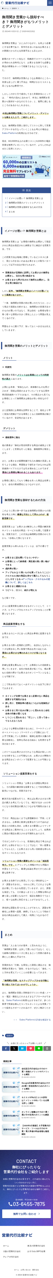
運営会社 (35, 1270)
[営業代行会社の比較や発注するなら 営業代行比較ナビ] (15, 3)
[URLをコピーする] (47, 1048)
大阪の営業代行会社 (12, 1251)
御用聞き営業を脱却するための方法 (25, 206)
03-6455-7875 (29, 1204)
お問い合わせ (26, 1270)
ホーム (6, 1245)
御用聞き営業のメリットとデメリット (27, 202)
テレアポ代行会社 (11, 1256)
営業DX (9, 1035)
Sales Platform (9, 132)
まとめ (12, 211)
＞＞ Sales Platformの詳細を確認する (32, 1019)
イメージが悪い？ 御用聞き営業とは (26, 198)
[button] (6, 1048)
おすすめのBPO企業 (36, 1251)
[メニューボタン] (50, 3)
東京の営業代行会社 (36, 1245)
